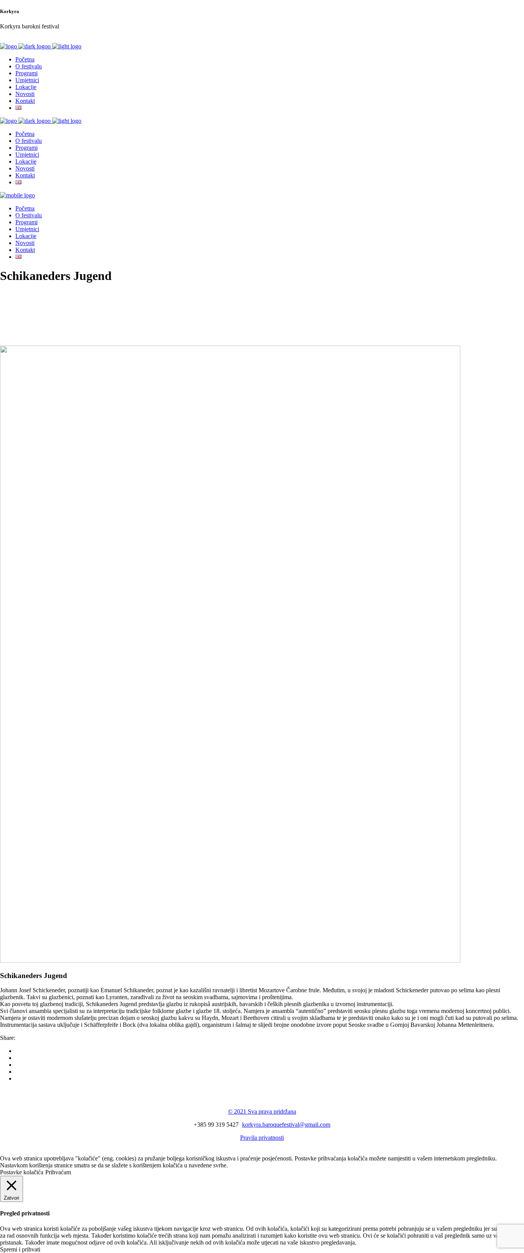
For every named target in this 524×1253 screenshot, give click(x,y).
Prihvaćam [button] (58, 1172)
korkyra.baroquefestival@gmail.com (286, 1124)
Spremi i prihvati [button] (20, 1249)
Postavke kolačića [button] (21, 1172)
